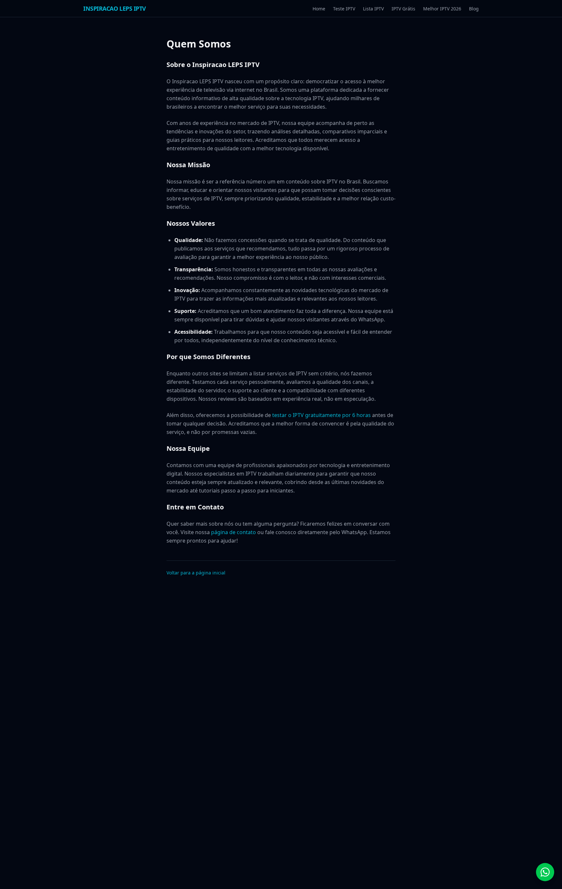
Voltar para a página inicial (196, 573)
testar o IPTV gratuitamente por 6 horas (321, 415)
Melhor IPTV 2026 (442, 9)
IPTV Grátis (403, 9)
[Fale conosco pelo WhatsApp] (545, 872)
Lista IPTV (373, 9)
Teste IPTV (344, 9)
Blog (474, 9)
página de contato (233, 532)
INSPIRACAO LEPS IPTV (114, 8)
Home (319, 9)
